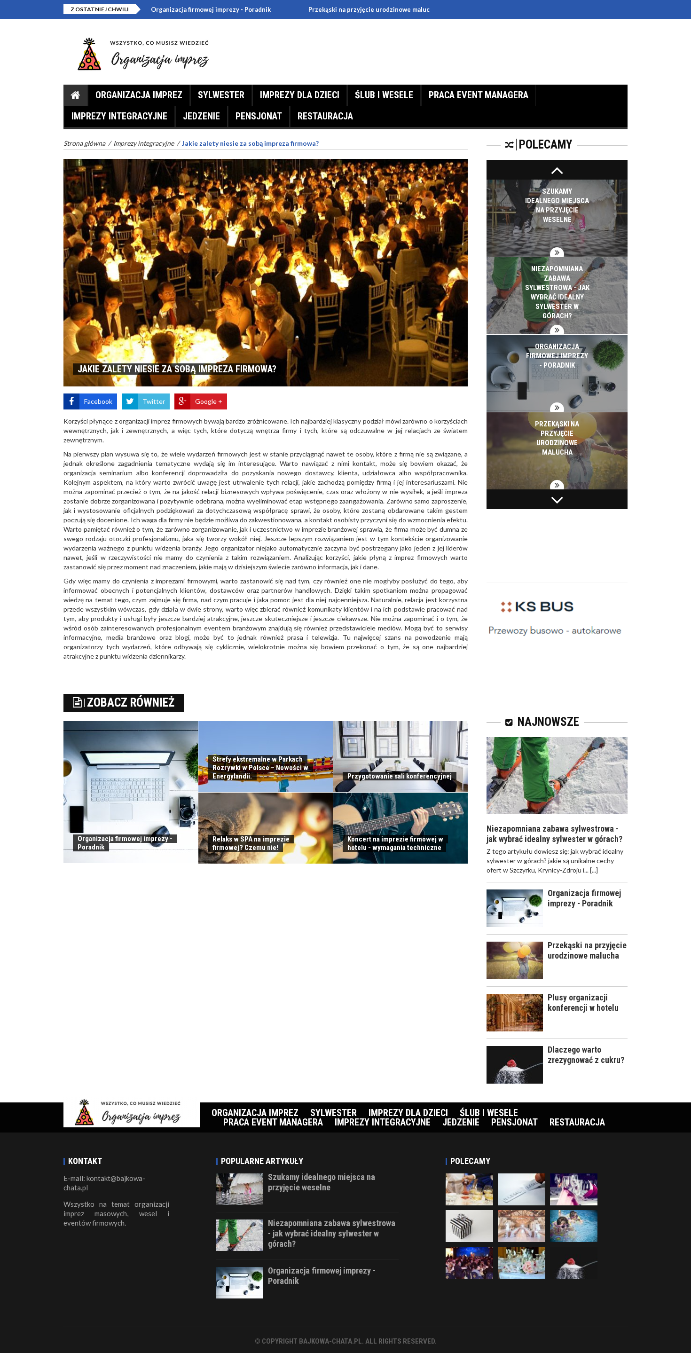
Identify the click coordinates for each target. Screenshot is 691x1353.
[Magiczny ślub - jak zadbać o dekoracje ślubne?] (521, 1262)
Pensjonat (259, 116)
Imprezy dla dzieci (299, 95)
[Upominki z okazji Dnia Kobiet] (469, 1225)
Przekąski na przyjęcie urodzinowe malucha (319, 9)
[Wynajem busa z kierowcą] (557, 612)
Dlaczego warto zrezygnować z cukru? (586, 1055)
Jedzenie (201, 116)
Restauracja (325, 116)
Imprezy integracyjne (119, 116)
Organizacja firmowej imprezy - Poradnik (158, 9)
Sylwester (221, 95)
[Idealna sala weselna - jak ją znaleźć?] (469, 1188)
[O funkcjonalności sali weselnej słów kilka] (573, 1188)
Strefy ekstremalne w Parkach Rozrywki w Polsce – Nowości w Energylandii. (260, 767)
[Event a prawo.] (521, 1188)
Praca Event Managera (478, 95)
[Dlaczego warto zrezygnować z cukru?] (573, 1262)
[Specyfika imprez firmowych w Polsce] (469, 1262)
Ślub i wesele (384, 95)
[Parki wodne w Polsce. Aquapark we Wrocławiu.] (573, 1225)
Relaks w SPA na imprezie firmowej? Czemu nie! (251, 843)
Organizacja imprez (138, 95)
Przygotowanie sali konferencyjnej (399, 776)
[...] (594, 870)
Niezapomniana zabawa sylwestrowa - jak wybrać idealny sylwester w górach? (554, 834)
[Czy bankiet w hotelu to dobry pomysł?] (521, 1225)
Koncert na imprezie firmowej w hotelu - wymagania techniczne (395, 843)
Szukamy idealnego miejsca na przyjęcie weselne (321, 1182)
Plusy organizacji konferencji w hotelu (583, 1002)
